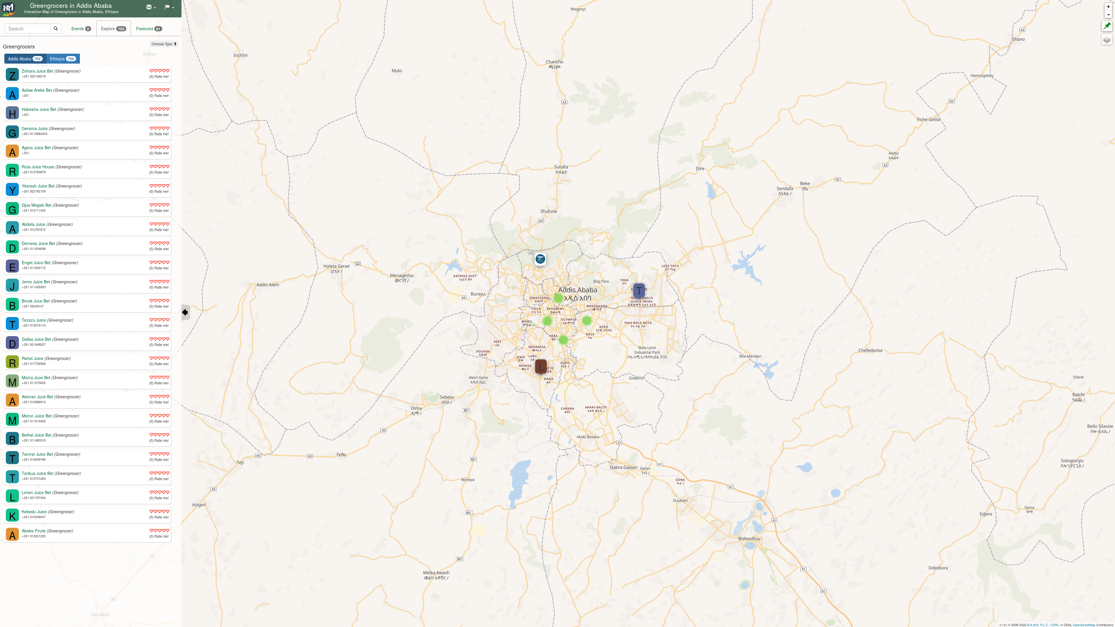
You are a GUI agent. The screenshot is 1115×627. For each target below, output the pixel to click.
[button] (151, 7)
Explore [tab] (112, 28)
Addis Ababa (24, 59)
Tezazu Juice (34, 320)
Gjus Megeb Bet (36, 205)
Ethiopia (62, 59)
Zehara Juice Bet (37, 71)
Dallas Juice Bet (36, 339)
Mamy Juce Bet (36, 377)
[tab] (33, 28)
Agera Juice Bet (36, 147)
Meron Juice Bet (37, 416)
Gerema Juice (35, 128)
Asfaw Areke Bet (37, 90)
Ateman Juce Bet (37, 396)
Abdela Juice (33, 224)
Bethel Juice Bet (36, 435)
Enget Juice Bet (36, 262)
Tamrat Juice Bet (37, 454)
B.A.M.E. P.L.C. (1038, 624)
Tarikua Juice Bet (37, 473)
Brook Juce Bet (36, 301)
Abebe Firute (34, 531)
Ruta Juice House (38, 167)
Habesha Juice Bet (39, 109)
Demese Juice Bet (38, 243)
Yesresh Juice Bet (38, 186)
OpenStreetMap (1084, 624)
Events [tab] (80, 28)
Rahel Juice (32, 358)
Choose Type (162, 43)
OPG (1055, 624)
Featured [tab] (148, 28)
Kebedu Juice (34, 511)
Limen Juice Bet (36, 492)
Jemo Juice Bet (36, 281)
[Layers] (1107, 39)
